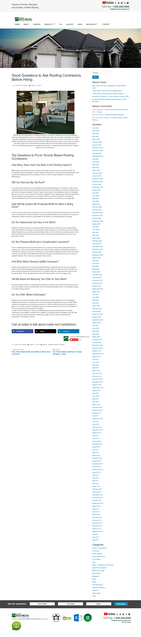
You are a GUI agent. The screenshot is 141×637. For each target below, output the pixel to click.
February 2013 (97, 489)
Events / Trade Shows (99, 548)
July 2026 (95, 128)
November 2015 (97, 430)
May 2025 (95, 164)
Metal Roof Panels (98, 571)
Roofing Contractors (98, 587)
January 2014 (96, 461)
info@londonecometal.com (119, 9)
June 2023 (95, 229)
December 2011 (97, 523)
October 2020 (96, 317)
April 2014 (95, 452)
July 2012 (95, 509)
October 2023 (96, 218)
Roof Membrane (97, 585)
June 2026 (95, 131)
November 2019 (97, 348)
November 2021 (97, 283)
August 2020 (96, 323)
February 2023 (97, 241)
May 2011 (95, 540)
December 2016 (97, 419)
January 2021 (96, 311)
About (26, 24)
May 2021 (95, 300)
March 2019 (96, 371)
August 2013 (96, 472)
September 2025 (97, 156)
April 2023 (95, 235)
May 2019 (95, 365)
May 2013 (95, 481)
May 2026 (95, 133)
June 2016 (95, 424)
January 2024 (96, 210)
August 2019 (96, 356)
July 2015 (95, 435)
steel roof (95, 590)
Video (79, 24)
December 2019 (97, 345)
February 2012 (97, 517)
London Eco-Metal (21, 85)
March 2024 (96, 204)
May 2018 (95, 399)
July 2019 (95, 359)
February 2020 (97, 340)
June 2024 (95, 196)
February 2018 (97, 407)
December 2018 (97, 379)
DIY (61, 24)
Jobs (93, 562)
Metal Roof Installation (99, 568)
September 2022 (97, 255)
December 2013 (97, 464)
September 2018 (97, 387)
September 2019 (97, 354)
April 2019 (95, 368)
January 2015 (96, 441)
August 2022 (96, 258)
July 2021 (95, 294)
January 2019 (96, 376)
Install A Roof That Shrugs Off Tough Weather (107, 91)
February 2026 (97, 142)
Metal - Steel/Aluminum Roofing (53, 344)
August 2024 (96, 190)
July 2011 (95, 534)
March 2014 (96, 455)
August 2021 (96, 292)
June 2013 (95, 478)
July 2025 (95, 159)
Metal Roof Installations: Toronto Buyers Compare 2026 (110, 96)
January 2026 (96, 145)
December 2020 (97, 314)
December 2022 (97, 246)
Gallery (69, 24)
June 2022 (95, 263)
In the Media (96, 559)
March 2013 (96, 486)
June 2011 (95, 537)
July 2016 (95, 421)
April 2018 (95, 402)
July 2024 (95, 193)
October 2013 (96, 466)
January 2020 (96, 342)
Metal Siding (96, 573)
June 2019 (95, 362)
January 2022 (96, 277)
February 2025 (97, 173)
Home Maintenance (98, 556)
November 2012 (97, 497)
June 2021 (95, 297)
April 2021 (95, 303)
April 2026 (95, 136)
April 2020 (95, 334)
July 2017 (95, 416)
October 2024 (96, 184)
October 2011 (96, 529)
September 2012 (97, 503)
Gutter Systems (97, 554)
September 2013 (97, 469)
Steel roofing (96, 593)
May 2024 (95, 198)
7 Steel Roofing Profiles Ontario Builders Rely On (108, 94)
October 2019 (96, 351)
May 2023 (95, 232)
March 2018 (96, 404)
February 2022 (97, 275)
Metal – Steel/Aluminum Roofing (102, 565)
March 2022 (96, 272)
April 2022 (95, 269)
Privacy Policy (126, 622)
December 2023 (97, 213)
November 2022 (97, 249)
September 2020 (97, 320)
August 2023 (96, 224)
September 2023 (97, 221)
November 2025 (97, 150)
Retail (94, 582)
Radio (94, 579)
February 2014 (97, 458)
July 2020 (95, 325)
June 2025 (95, 162)
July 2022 (95, 261)
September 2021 (97, 289)
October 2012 (96, 500)
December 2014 (97, 444)
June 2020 (95, 328)
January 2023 (96, 244)
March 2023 (96, 238)
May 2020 (95, 331)
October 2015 (96, 433)
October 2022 (96, 252)
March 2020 (96, 337)
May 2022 (95, 266)
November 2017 (97, 410)
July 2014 (95, 450)
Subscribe (121, 604)
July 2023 (95, 227)
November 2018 (97, 382)
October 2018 (96, 385)
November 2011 (97, 526)
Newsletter (95, 576)
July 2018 (95, 393)
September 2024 (97, 187)
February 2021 (97, 308)
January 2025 (96, 176)
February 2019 (97, 373)
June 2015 (95, 438)
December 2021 (97, 280)
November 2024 (97, 181)
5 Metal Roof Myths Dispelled (114, 115)
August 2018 (96, 390)
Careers (36, 24)
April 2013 (95, 483)
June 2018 (95, 396)
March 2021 (96, 306)
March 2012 (96, 514)
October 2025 (96, 153)
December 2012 (97, 495)
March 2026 (96, 139)
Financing (95, 551)
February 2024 (97, 207)
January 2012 (96, 520)
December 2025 (97, 148)
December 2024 (97, 179)
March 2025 (96, 170)
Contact (106, 24)
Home (17, 24)
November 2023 (97, 215)
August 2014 (96, 447)
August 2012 (96, 506)
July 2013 (95, 475)
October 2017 (96, 413)
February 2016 (97, 427)
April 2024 (95, 201)
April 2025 (95, 167)
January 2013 (96, 492)
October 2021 (96, 286)
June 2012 (95, 512)
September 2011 (97, 531)
